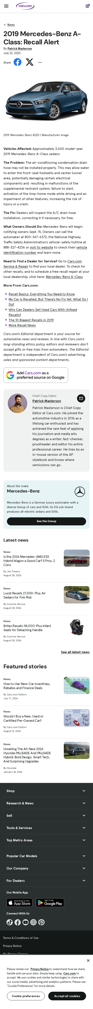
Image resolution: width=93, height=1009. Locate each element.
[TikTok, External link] (9, 922)
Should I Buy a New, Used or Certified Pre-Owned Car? (23, 718)
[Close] (88, 960)
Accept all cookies (67, 996)
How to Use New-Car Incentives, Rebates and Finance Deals (26, 686)
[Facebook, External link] (17, 922)
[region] (46, 981)
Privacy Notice (12, 946)
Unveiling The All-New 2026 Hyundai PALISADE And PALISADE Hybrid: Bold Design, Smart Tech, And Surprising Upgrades (27, 755)
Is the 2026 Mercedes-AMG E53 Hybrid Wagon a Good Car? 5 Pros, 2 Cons (29, 561)
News (11, 25)
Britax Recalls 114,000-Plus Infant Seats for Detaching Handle (27, 628)
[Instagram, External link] (33, 922)
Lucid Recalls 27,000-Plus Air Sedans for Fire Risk (24, 595)
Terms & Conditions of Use (20, 938)
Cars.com (69, 973)
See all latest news (75, 652)
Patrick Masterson (20, 48)
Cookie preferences (26, 996)
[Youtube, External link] (25, 922)
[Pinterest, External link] (41, 922)
